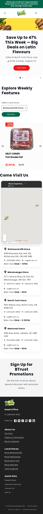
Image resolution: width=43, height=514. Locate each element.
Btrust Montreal (11, 465)
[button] (4, 13)
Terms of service (14, 509)
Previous (2, 146)
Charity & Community (14, 437)
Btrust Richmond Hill (13, 453)
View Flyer (21, 68)
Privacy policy (32, 506)
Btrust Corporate (12, 441)
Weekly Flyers (10, 480)
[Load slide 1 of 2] (20, 77)
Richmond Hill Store (13, 108)
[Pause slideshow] (40, 77)
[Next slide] (26, 77)
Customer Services (13, 484)
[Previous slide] (16, 77)
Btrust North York (12, 461)
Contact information (29, 509)
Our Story (9, 433)
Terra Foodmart (11, 469)
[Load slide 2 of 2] (23, 77)
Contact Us (9, 488)
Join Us (8, 492)
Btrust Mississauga (12, 457)
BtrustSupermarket (18, 506)
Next (40, 146)
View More (11, 114)
